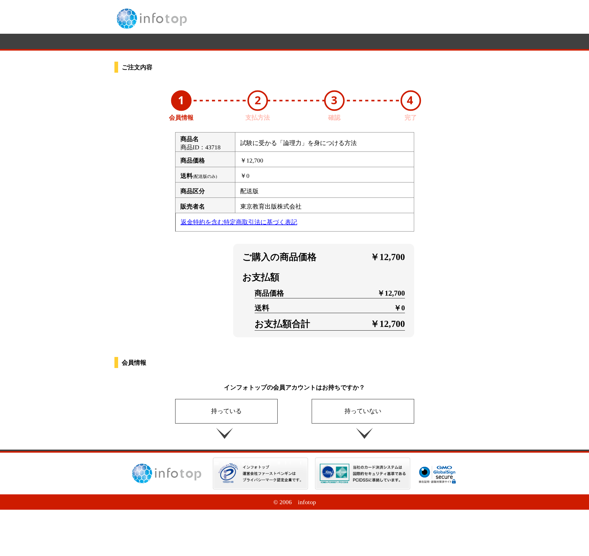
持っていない (363, 411)
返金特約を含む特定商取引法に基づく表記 (239, 222)
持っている (226, 411)
